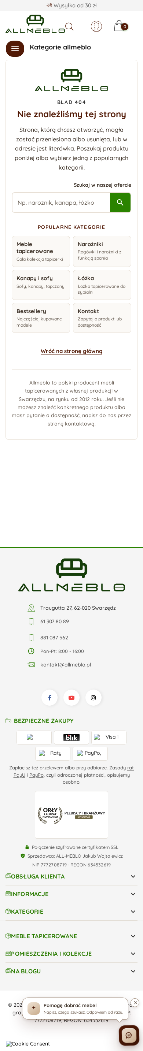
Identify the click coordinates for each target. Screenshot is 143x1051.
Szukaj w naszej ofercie (102, 185)
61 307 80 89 (54, 546)
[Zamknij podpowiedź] (135, 1002)
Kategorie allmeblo (60, 47)
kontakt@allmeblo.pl (65, 590)
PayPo (36, 700)
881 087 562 (54, 563)
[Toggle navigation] (15, 49)
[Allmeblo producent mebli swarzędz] (71, 500)
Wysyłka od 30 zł (74, 5)
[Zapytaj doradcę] (128, 1036)
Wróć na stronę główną (71, 351)
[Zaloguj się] (96, 26)
